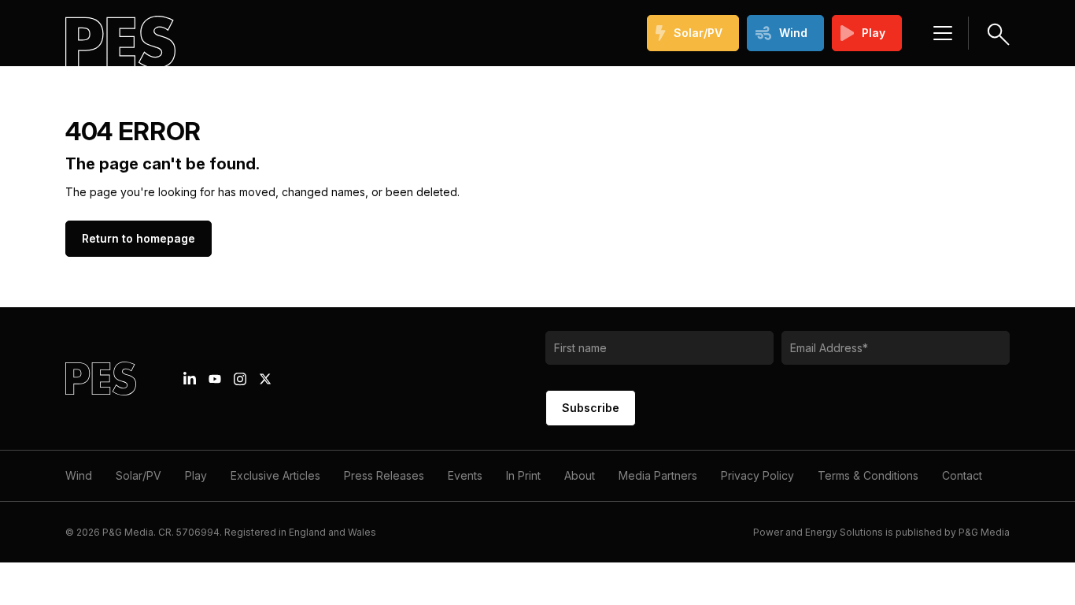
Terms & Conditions (868, 475)
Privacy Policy (757, 475)
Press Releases (384, 475)
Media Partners (658, 475)
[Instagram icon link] (240, 379)
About (579, 475)
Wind (793, 32)
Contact (962, 475)
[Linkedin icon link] (189, 379)
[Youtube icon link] (215, 378)
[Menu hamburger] (942, 33)
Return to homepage (138, 238)
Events (465, 475)
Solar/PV (698, 32)
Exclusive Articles (275, 475)
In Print (523, 475)
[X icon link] (265, 379)
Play (873, 32)
